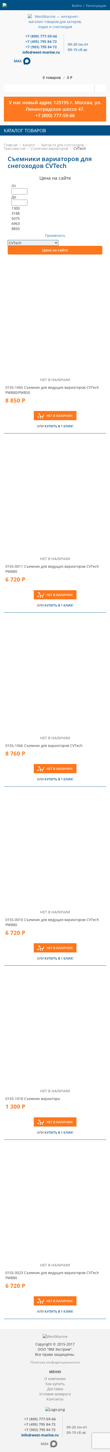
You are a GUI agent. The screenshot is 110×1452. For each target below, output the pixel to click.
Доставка (55, 1388)
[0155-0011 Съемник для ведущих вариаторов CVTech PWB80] (55, 495)
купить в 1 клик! (59, 426)
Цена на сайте (55, 250)
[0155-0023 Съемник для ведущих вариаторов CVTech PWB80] (55, 1201)
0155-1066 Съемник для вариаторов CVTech (44, 745)
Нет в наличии (60, 416)
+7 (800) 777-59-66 (41, 36)
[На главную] (55, 21)
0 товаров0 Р (57, 78)
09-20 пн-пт (78, 44)
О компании (55, 1378)
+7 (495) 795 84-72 (41, 41)
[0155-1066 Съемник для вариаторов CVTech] (55, 674)
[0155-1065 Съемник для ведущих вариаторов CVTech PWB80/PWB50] (55, 316)
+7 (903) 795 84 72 (41, 46)
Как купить (55, 1383)
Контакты (55, 1399)
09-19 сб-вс (77, 49)
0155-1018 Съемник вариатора (32, 1098)
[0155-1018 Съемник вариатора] (55, 1027)
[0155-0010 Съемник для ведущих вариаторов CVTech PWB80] (55, 848)
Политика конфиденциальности (55, 1362)
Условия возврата (55, 1394)
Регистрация (96, 5)
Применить (55, 235)
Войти (77, 5)
